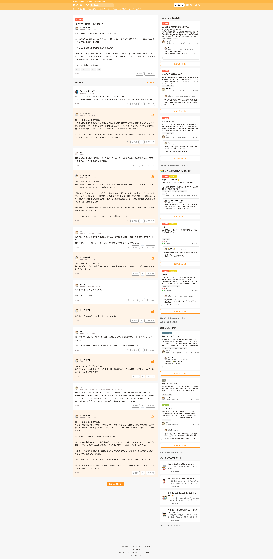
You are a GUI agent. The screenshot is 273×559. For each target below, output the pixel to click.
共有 (140, 74)
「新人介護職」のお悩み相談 (96, 9)
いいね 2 (151, 74)
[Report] (133, 73)
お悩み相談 (81, 9)
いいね (151, 165)
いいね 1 (151, 104)
